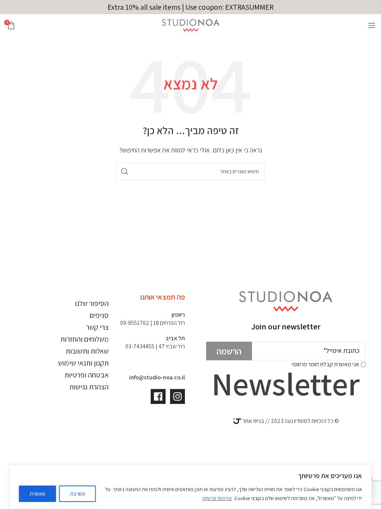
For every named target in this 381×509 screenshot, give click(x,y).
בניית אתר (252, 421)
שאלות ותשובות (87, 351)
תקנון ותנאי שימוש (83, 363)
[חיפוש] (124, 171)
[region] (191, 487)
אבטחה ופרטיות (86, 375)
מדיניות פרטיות (217, 498)
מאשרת (37, 493)
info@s (138, 377)
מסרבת (77, 493)
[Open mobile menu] (371, 25)
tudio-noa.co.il (166, 377)
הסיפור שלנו (92, 303)
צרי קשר (97, 327)
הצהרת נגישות (89, 387)
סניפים (99, 315)
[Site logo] (191, 25)
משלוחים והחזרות (84, 339)
